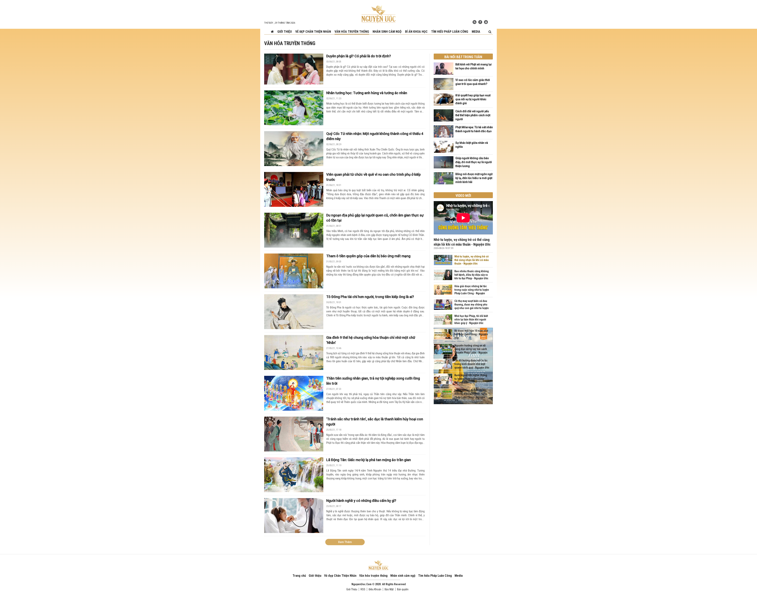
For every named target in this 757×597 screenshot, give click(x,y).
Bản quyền (402, 589)
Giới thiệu (284, 31)
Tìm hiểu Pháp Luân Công (449, 31)
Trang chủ (299, 576)
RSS (363, 589)
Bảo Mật (389, 589)
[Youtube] (486, 22)
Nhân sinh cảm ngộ (387, 31)
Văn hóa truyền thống (352, 31)
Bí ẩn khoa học (416, 31)
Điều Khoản (375, 589)
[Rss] (474, 22)
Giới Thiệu (351, 589)
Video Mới (463, 195)
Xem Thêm (345, 542)
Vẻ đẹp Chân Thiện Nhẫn (313, 31)
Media (476, 31)
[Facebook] (480, 22)
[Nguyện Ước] (378, 13)
